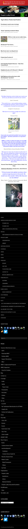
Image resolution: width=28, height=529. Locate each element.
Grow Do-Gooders (6, 370)
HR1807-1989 (4, 437)
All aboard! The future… (7, 44)
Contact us (5, 271)
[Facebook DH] (13, 328)
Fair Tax (3, 231)
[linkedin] (16, 328)
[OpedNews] (2, 328)
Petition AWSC (5, 356)
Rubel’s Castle (4, 289)
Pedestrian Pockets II (7, 57)
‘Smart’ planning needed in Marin (12, 30)
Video (2, 254)
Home (2, 217)
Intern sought (5, 434)
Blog (2, 300)
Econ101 (3, 297)
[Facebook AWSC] (5, 328)
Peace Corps (5, 387)
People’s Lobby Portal (8, 15)
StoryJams (3, 317)
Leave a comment (15, 26)
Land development (6, 448)
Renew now (6, 3)
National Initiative (5, 246)
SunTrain (4, 280)
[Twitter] (5, 331)
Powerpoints (5, 389)
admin (9, 26)
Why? (3, 361)
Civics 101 (4, 420)
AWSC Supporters (5, 367)
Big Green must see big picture (9, 51)
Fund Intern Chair (6, 269)
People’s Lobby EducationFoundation (11, 484)
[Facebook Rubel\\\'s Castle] (10, 328)
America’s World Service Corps (8, 220)
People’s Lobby (4, 237)
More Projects (4, 277)
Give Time (4, 266)
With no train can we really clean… (17, 37)
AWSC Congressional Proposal (10, 228)
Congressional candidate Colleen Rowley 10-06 (12, 306)
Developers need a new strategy (10, 24)
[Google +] (21, 328)
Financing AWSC (6, 353)
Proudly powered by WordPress (7, 527)
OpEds (2, 251)
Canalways (5, 283)
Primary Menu (26, 15)
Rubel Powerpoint (7, 292)
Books (3, 442)
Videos (2, 314)
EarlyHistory (5, 476)
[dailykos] (2, 331)
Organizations (6, 240)
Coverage (3, 249)
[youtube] (19, 328)
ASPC (3, 350)
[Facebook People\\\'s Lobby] (7, 328)
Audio (2, 257)
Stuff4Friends (4, 294)
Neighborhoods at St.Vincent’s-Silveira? (12, 70)
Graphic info (4, 409)
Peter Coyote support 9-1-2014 (8, 312)
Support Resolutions (7, 359)
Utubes (3, 395)
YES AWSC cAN (5, 223)
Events (3, 426)
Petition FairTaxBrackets (8, 412)
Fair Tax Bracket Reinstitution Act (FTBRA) (12, 234)
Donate (4, 263)
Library (4, 243)
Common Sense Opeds (7, 445)
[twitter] (24, 328)
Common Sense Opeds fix (8, 286)
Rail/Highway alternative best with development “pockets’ (10, 77)
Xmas (3, 490)
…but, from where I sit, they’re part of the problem (13, 303)
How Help (3, 260)
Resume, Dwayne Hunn (7, 274)
